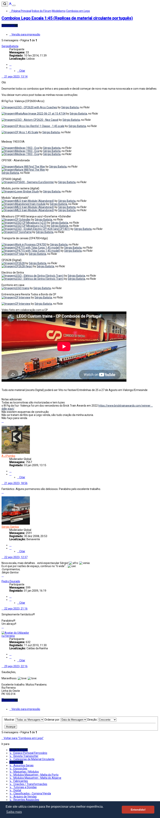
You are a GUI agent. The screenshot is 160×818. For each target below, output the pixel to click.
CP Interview (22, 297)
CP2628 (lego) (24, 266)
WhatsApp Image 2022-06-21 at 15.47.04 (40, 113)
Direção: (92, 719)
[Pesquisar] (5, 4)
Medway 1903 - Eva (27, 147)
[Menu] (14, 5)
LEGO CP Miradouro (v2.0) (31, 222)
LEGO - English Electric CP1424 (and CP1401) (42, 228)
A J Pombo (8, 455)
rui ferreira (8, 635)
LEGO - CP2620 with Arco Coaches (36, 107)
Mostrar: (9, 719)
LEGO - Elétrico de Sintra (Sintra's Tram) (39, 275)
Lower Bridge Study (27, 191)
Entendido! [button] (138, 809)
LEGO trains (22, 288)
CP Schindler (23, 219)
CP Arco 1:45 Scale (26, 132)
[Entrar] (10, 4)
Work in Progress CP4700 (30, 244)
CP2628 (20, 263)
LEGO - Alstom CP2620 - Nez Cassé (36, 119)
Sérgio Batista (70, 107)
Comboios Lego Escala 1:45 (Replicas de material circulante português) (67, 18)
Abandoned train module (30, 204)
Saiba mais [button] (14, 812)
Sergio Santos (10, 526)
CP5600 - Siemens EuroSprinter (34, 182)
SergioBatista (10, 46)
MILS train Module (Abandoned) (34, 200)
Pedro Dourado (11, 581)
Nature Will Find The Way (30, 166)
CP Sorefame (23, 232)
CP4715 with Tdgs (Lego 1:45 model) (37, 247)
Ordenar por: (52, 719)
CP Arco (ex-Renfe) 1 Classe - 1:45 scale (39, 126)
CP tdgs (20, 253)
